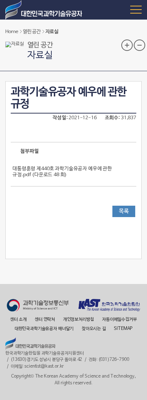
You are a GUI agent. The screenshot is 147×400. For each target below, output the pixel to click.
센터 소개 (18, 319)
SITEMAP (123, 328)
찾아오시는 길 (94, 328)
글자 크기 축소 (139, 45)
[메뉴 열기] (136, 9)
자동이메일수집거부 (119, 319)
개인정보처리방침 (78, 319)
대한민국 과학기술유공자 (44, 10)
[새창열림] (37, 306)
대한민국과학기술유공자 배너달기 (44, 328)
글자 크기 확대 (127, 45)
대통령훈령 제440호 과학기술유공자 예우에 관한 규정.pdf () (62, 172)
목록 (124, 211)
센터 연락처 (45, 319)
